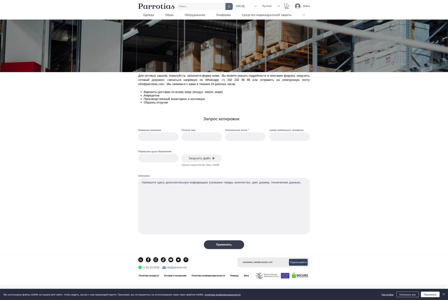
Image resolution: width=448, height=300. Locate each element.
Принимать (430, 294)
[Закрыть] (444, 294)
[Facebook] (148, 259)
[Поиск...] (229, 6)
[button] (246, 6)
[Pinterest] (185, 259)
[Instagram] (155, 259)
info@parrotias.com (151, 84)
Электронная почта (236, 130)
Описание (144, 176)
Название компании (149, 130)
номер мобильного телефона (286, 130)
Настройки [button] (388, 294)
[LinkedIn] (140, 259)
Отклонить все (407, 294)
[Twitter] (178, 259)
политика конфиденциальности (223, 294)
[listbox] (246, 6)
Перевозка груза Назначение (155, 151)
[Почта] (164, 267)
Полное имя (188, 130)
